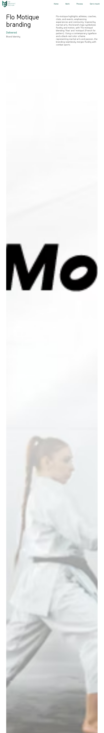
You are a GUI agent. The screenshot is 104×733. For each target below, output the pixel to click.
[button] (67, 4)
